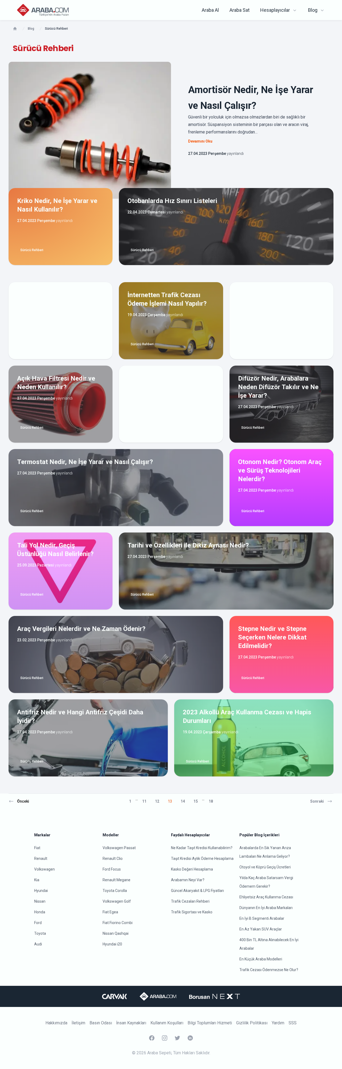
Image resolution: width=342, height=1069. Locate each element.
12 (157, 801)
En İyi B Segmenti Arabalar (261, 918)
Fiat (37, 848)
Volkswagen (44, 869)
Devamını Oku (200, 141)
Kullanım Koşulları (166, 1022)
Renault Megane (116, 880)
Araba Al (210, 10)
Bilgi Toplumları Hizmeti (210, 1022)
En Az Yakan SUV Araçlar (260, 929)
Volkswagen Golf (117, 901)
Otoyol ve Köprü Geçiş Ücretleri (265, 867)
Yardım (278, 1022)
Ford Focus (112, 869)
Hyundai (41, 890)
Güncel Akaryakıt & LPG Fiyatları (197, 890)
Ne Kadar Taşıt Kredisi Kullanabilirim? (201, 848)
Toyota (40, 933)
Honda (39, 912)
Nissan (39, 901)
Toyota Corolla (115, 890)
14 (183, 801)
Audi (38, 944)
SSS (293, 1022)
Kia (36, 880)
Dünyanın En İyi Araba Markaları (266, 908)
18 (211, 801)
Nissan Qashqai (116, 933)
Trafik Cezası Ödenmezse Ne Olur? (268, 970)
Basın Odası (101, 1022)
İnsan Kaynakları (131, 1022)
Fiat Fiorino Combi (118, 923)
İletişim (78, 1022)
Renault (40, 858)
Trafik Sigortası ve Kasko (191, 912)
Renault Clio (113, 858)
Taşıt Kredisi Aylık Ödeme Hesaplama (202, 858)
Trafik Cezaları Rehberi (190, 901)
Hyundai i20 (112, 944)
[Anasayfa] (15, 28)
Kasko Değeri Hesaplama (192, 869)
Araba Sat (240, 10)
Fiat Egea (110, 912)
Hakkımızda (56, 1022)
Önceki (23, 801)
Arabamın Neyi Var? (187, 880)
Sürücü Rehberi (31, 250)
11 (144, 801)
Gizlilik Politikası (251, 1022)
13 (170, 801)
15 (195, 801)
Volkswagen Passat (119, 848)
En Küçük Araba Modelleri (260, 959)
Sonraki (317, 801)
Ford (38, 923)
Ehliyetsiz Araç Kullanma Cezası (266, 897)
